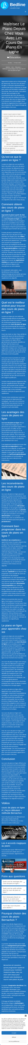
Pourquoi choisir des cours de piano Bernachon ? (14, 151)
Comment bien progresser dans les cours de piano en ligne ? (13, 132)
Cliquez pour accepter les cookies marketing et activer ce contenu (14, 832)
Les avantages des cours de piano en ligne (14, 124)
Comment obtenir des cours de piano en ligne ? (14, 117)
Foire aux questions (9, 148)
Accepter (14, 1033)
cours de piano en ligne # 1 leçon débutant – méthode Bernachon (15, 143)
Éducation (15, 57)
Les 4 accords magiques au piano (14, 146)
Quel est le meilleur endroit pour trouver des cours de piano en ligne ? (14, 121)
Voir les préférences (14, 1041)
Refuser (14, 1037)
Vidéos (5, 141)
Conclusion (7, 139)
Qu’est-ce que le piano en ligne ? (13, 114)
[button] (25, 1015)
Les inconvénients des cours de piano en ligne (14, 128)
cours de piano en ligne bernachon (15, 930)
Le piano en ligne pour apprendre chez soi (13, 136)
